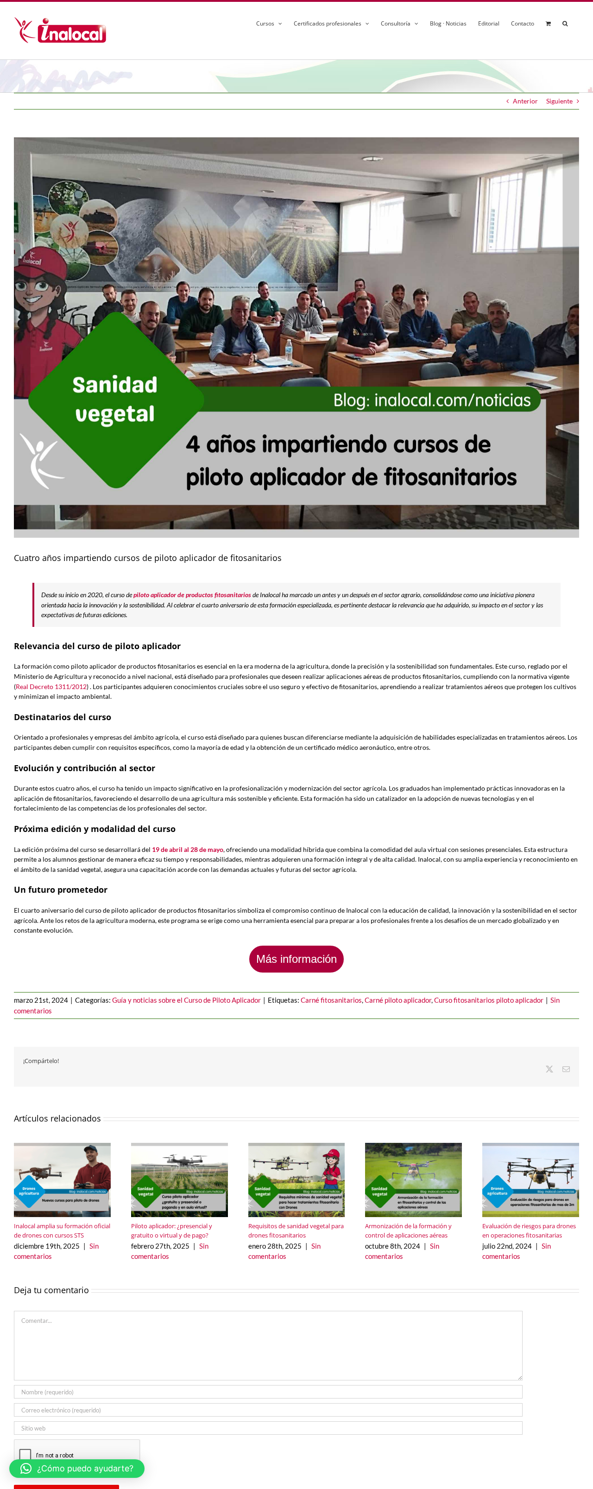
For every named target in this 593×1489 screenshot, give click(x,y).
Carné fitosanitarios (331, 1000)
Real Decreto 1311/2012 (51, 686)
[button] (565, 22)
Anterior (525, 101)
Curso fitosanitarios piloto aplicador (488, 1000)
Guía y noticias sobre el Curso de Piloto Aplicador (186, 1000)
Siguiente (559, 101)
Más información (296, 959)
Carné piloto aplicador (398, 1000)
